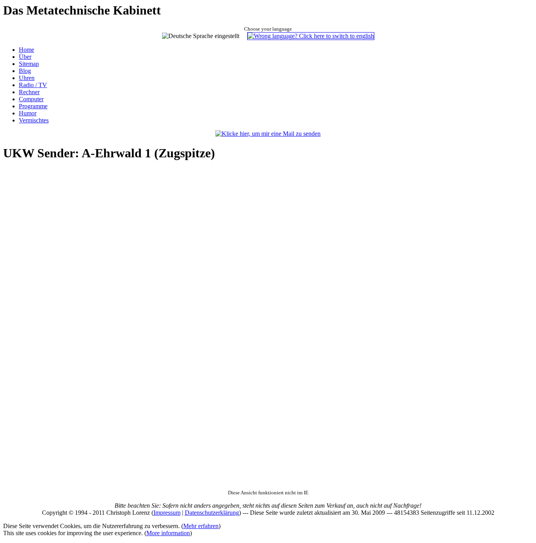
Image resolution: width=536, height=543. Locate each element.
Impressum (166, 512)
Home (26, 49)
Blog (25, 70)
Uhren (27, 78)
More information (168, 533)
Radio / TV (33, 85)
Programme (33, 106)
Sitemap (29, 63)
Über (25, 56)
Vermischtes (34, 120)
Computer (31, 99)
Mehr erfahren (201, 526)
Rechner (29, 92)
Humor (27, 113)
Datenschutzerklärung (212, 512)
